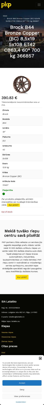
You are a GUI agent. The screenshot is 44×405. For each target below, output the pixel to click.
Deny (22, 390)
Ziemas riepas (7, 341)
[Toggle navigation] (39, 4)
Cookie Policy (21, 402)
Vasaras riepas (7, 332)
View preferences (22, 396)
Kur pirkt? (13, 205)
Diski (5, 16)
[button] (40, 358)
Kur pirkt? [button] (22, 277)
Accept (22, 383)
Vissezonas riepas (8, 337)
